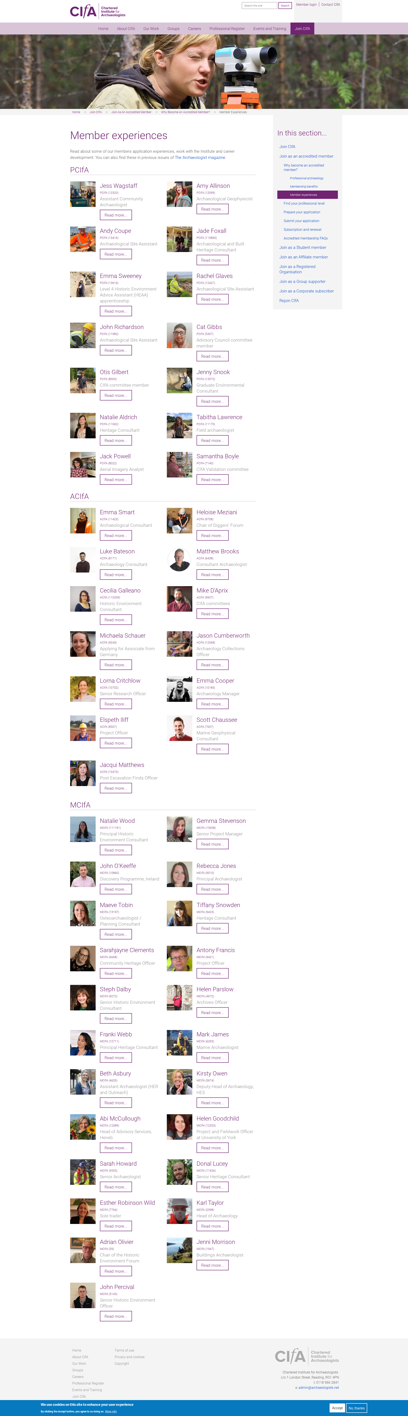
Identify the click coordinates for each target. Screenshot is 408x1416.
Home (103, 28)
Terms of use (124, 1350)
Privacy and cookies (129, 1357)
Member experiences (303, 195)
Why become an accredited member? (304, 167)
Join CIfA (302, 28)
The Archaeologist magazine (200, 157)
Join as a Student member (302, 247)
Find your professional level (304, 203)
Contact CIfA (330, 4)
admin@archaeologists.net (319, 1387)
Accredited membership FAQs (306, 238)
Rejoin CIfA (289, 300)
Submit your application (301, 220)
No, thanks (357, 1408)
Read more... (116, 215)
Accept (337, 1408)
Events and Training (269, 28)
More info (111, 1411)
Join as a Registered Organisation (297, 269)
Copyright (122, 1363)
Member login (306, 4)
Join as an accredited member (306, 156)
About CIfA (126, 28)
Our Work (151, 28)
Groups (173, 28)
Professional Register (227, 28)
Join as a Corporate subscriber (306, 290)
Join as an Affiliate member (303, 256)
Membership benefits (304, 186)
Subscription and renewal (303, 229)
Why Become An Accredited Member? (185, 112)
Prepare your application (302, 212)
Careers (194, 28)
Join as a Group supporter (302, 281)
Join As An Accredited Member (131, 112)
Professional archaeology (307, 178)
